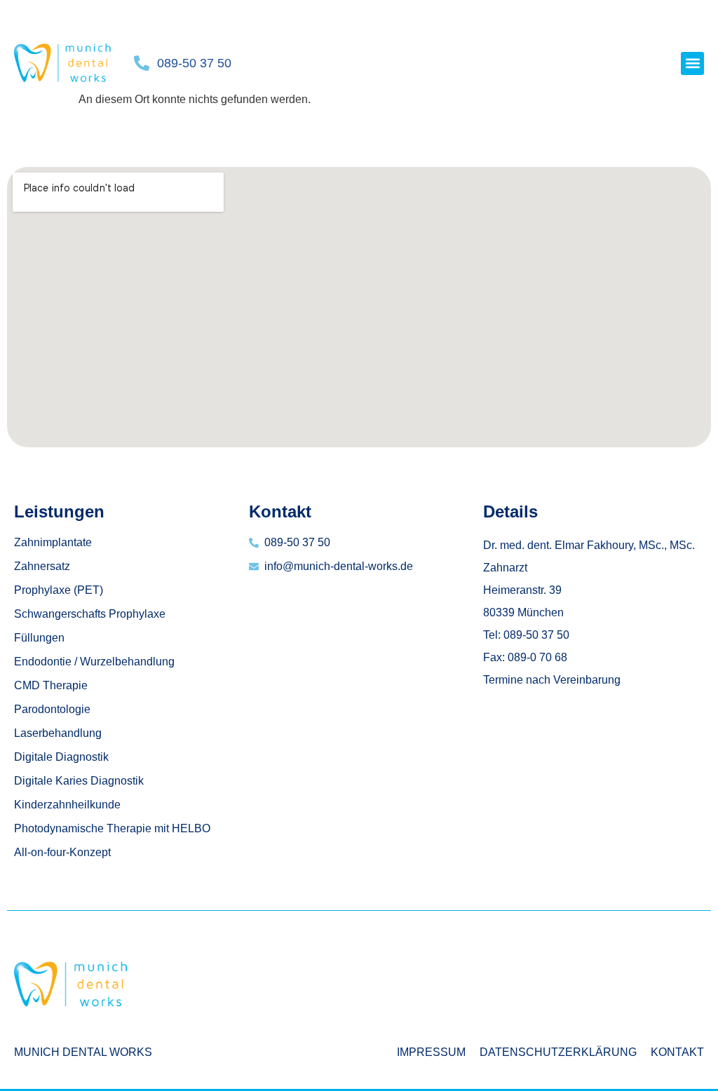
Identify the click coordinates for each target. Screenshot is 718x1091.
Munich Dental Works (83, 1052)
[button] (692, 63)
